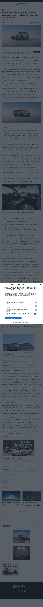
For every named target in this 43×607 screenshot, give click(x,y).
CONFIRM (13, 318)
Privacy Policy (27, 322)
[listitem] (21, 299)
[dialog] (21, 303)
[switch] (35, 302)
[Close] (41, 285)
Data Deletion (15, 322)
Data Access (21, 322)
